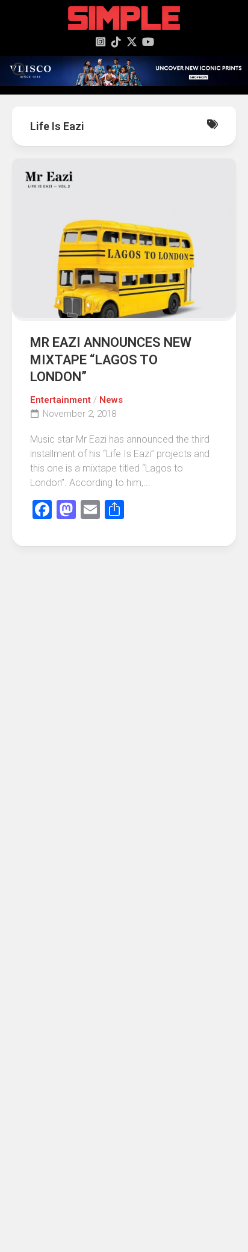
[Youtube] (147, 41)
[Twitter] (131, 41)
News (111, 399)
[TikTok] (116, 41)
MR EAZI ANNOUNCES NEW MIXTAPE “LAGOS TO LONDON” (110, 359)
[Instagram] (100, 41)
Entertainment (60, 399)
